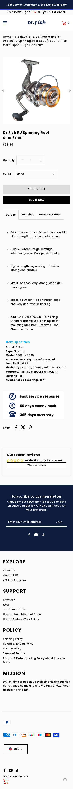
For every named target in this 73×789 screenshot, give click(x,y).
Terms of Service (14, 653)
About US (9, 570)
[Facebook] (29, 535)
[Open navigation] (14, 22)
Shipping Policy (13, 639)
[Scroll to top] (65, 779)
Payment (9, 600)
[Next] (69, 90)
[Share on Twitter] (23, 427)
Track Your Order (14, 609)
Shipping (27, 214)
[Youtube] (36, 535)
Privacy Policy (12, 648)
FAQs (6, 605)
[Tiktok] (43, 535)
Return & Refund (50, 214)
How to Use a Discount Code (22, 614)
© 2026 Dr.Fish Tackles (15, 776)
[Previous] (3, 90)
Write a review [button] (36, 465)
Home (7, 37)
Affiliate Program (14, 580)
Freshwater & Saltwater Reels (37, 37)
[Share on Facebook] (16, 427)
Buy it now (36, 200)
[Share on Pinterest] (30, 427)
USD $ (18, 749)
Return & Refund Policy (18, 644)
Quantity (9, 160)
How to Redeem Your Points (21, 619)
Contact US (10, 575)
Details (11, 215)
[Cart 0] (6, 781)
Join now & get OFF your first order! (36, 12)
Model (7, 174)
